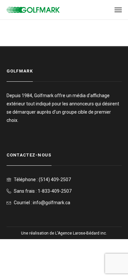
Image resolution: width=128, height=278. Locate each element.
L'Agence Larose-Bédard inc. (81, 233)
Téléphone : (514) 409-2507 (42, 179)
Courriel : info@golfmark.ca (42, 202)
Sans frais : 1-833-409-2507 (43, 191)
